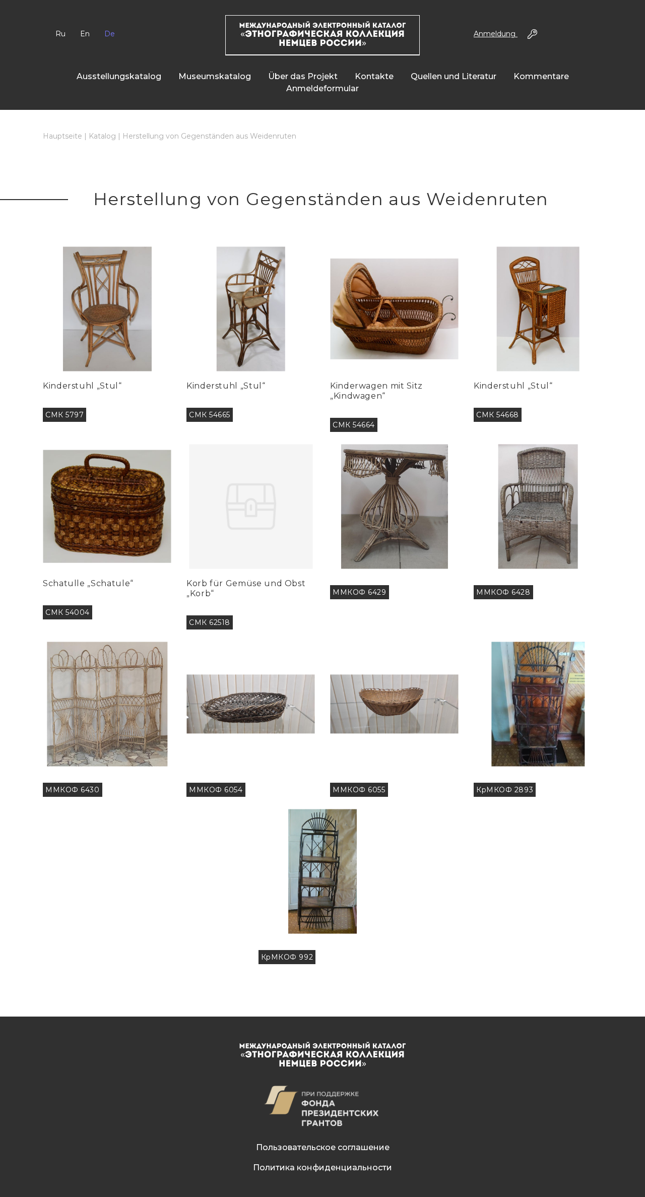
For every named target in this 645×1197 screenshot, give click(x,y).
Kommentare (541, 76)
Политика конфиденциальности (322, 1167)
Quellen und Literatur (453, 76)
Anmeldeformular (322, 88)
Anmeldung (496, 33)
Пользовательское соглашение (323, 1147)
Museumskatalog (214, 76)
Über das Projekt (303, 76)
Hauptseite (62, 136)
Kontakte (374, 76)
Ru (60, 33)
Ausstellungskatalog (119, 76)
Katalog (102, 136)
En (85, 33)
